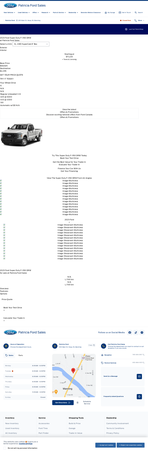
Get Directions (62, 403)
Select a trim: (6, 44)
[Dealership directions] (74, 375)
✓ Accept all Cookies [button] (105, 445)
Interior (3, 50)
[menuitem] (10, 12)
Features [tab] (4, 291)
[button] (110, 12)
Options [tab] (3, 294)
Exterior (3, 48)
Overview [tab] (4, 289)
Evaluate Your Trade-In (69, 165)
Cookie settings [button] (26, 444)
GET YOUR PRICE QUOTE (11, 75)
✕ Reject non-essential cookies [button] (130, 445)
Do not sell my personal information (22, 448)
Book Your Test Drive (69, 158)
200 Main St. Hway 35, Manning (70, 347)
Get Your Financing (69, 171)
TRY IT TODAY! (7, 79)
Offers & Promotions (69, 117)
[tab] (69, 47)
